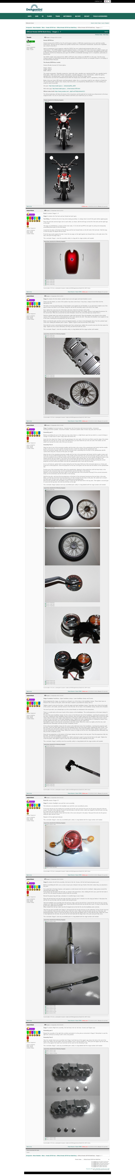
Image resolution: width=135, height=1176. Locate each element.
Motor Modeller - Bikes (39, 27)
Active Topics (98, 23)
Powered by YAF (89, 1168)
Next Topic (105, 34)
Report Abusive (71, 291)
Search (92, 23)
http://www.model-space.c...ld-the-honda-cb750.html (66, 88)
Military (78, 16)
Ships (29, 16)
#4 (45, 425)
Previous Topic (98, 34)
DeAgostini (29, 27)
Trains (57, 16)
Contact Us (98, 1)
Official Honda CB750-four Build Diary (67, 27)
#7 (45, 879)
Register (107, 23)
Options (106, 31)
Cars (36, 16)
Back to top (29, 206)
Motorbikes (67, 16)
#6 (45, 797)
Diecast (86, 16)
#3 (45, 296)
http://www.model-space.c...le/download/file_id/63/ (62, 86)
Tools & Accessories (100, 16)
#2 (45, 210)
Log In (103, 23)
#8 (45, 1025)
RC (43, 16)
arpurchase (30, 210)
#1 (45, 37)
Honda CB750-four (51, 27)
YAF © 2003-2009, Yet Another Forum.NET (101, 1168)
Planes (49, 16)
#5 (45, 695)
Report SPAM (78, 291)
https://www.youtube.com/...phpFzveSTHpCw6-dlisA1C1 (70, 91)
